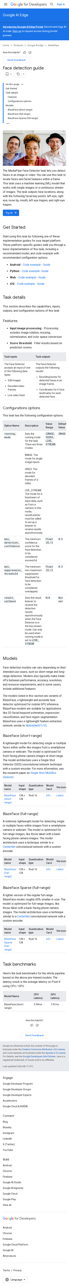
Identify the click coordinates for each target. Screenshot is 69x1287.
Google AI (8, 1250)
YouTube (8, 1150)
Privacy (17, 1270)
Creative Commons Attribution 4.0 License (43, 1049)
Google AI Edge (15, 15)
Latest (60, 795)
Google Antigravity (13, 1188)
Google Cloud (10, 1193)
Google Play (9, 1199)
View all (7, 1205)
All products (9, 1255)
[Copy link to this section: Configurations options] (43, 408)
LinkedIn (7, 1138)
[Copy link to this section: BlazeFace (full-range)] (41, 814)
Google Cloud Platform (15, 1244)
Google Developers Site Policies (39, 1056)
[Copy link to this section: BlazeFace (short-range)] (45, 736)
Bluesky (7, 1127)
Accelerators (10, 1100)
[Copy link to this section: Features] (21, 321)
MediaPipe (53, 45)
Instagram (8, 1133)
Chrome (7, 1171)
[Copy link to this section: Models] (20, 659)
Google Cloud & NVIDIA (15, 1106)
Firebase (7, 1176)
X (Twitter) (9, 1144)
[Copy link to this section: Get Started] (29, 228)
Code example (32, 264)
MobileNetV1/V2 (36, 725)
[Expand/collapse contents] (22, 84)
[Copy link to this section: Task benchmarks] (39, 964)
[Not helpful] (30, 52)
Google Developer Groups (17, 1089)
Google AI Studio (12, 1182)
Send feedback (16, 60)
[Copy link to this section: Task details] (29, 298)
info (48, 795)
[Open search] (52, 4)
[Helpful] (24, 52)
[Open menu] (5, 4)
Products (18, 45)
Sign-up (17, 31)
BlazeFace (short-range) (10, 799)
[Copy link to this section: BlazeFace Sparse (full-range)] (54, 888)
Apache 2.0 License (55, 1053)
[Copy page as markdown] (18, 74)
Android (7, 1165)
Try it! (11, 212)
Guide (46, 264)
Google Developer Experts (17, 1095)
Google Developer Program (18, 1083)
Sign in (61, 4)
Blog (5, 1121)
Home (6, 45)
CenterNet (9, 846)
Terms (6, 1270)
